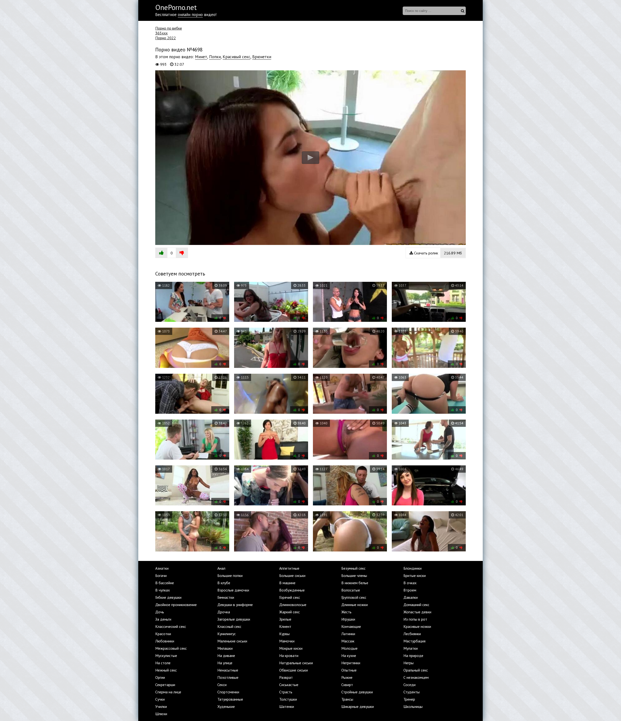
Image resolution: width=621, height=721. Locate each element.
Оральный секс (415, 670)
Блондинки (412, 568)
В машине (287, 582)
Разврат (286, 677)
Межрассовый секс (171, 648)
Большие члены (354, 575)
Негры (408, 662)
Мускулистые (166, 655)
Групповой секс (353, 597)
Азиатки (162, 568)
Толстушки (288, 699)
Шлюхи (161, 713)
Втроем (409, 590)
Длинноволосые (292, 604)
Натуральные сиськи (296, 662)
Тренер (409, 699)
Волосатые (350, 590)
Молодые (349, 648)
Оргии (160, 677)
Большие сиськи (292, 575)
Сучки (160, 699)
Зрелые (285, 619)
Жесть (346, 611)
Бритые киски (414, 575)
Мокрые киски (290, 648)
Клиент (285, 626)
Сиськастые (288, 684)
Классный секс (229, 626)
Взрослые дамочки (233, 590)
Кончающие (351, 626)
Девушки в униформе (235, 604)
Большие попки (230, 575)
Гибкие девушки (168, 597)
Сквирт (347, 684)
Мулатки (410, 648)
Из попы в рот (415, 619)
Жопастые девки (417, 611)
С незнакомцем (416, 677)
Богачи (161, 575)
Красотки (163, 633)
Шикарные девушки (357, 706)
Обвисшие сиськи (293, 670)
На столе (163, 662)
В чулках (162, 590)
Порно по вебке (168, 28)
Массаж (347, 641)
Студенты (411, 691)
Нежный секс (166, 670)
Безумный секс (353, 568)
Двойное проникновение (176, 604)
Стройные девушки (357, 691)
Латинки (348, 633)
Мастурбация (414, 641)
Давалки (410, 597)
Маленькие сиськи (232, 641)
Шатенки (286, 706)
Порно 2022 (165, 37)
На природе (413, 655)
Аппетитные (289, 568)
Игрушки (348, 619)
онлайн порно (190, 14)
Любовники (164, 641)
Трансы (347, 699)
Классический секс (170, 626)
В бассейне (164, 582)
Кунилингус (226, 633)
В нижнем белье (354, 582)
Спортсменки (228, 691)
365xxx (161, 33)
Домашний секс (416, 604)
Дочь (159, 611)
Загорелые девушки (233, 619)
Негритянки (350, 662)
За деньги (163, 619)
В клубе (223, 582)
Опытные (349, 670)
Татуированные (230, 699)
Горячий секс (289, 597)
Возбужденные (292, 590)
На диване (226, 655)
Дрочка (223, 611)
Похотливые (227, 677)
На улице (224, 662)
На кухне (348, 655)
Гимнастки (225, 597)
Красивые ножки (417, 626)
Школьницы (413, 706)
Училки (161, 706)
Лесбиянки (412, 633)
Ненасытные (227, 670)
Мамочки (286, 641)
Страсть (285, 691)
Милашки (225, 648)
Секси (222, 684)
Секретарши (165, 684)
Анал (221, 568)
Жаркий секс (289, 611)
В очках (410, 582)
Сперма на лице (168, 691)
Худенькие (226, 706)
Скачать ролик (437, 253)
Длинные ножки (354, 604)
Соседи (409, 684)
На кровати (288, 655)
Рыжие (346, 677)
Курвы (284, 633)
